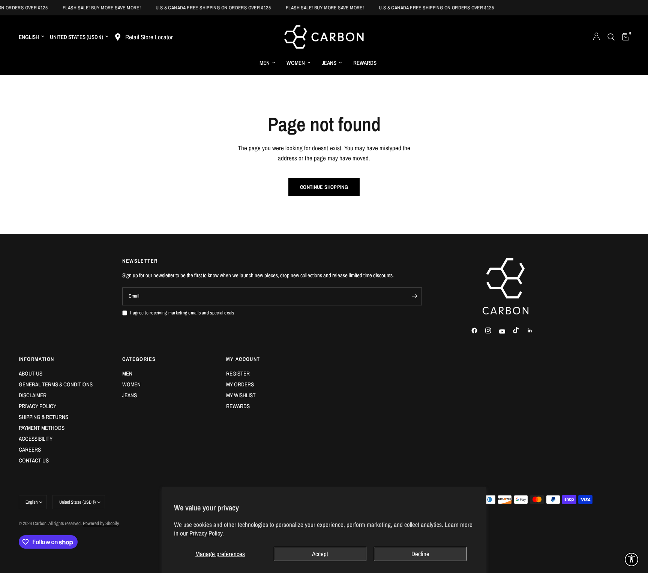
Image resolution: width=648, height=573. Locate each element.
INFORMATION (36, 359)
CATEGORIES (139, 359)
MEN (265, 63)
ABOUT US (30, 373)
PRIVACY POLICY (37, 406)
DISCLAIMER (32, 395)
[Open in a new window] (477, 330)
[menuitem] (267, 63)
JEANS (329, 63)
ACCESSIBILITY (35, 439)
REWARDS (364, 63)
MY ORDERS (240, 384)
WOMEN (295, 63)
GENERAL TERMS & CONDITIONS (56, 384)
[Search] (611, 37)
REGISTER (238, 373)
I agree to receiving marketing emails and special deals (182, 313)
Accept (320, 553)
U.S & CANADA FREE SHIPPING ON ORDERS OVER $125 (208, 7)
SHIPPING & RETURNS (43, 417)
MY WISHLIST (241, 395)
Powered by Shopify (101, 523)
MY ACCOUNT (243, 359)
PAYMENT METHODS (41, 428)
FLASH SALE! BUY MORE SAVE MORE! (97, 7)
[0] (623, 37)
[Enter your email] (414, 296)
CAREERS (30, 449)
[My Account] (596, 37)
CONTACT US (34, 460)
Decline (420, 553)
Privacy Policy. (206, 533)
